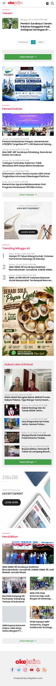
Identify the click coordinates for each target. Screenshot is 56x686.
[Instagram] (25, 669)
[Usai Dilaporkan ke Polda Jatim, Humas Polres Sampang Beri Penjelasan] (11, 423)
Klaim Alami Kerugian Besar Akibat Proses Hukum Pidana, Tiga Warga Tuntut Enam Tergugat (27, 398)
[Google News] (38, 669)
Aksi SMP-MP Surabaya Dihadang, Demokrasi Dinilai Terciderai (27, 153)
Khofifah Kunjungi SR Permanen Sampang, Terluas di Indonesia (13, 599)
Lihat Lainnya (26, 194)
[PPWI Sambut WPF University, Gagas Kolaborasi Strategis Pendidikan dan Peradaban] (42, 612)
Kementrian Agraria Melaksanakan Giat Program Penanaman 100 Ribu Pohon (24, 185)
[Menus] (4, 3)
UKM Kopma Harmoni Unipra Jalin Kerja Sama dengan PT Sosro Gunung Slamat (13, 628)
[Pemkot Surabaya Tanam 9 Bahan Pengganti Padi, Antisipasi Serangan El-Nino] (10, 25)
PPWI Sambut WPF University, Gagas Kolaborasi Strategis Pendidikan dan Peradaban (41, 624)
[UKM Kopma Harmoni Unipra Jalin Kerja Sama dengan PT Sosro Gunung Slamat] (14, 614)
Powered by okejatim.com (28, 678)
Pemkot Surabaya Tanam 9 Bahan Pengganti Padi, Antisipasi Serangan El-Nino (36, 28)
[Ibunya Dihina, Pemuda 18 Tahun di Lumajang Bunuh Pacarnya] (11, 451)
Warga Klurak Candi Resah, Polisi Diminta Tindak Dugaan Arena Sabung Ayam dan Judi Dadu (36, 436)
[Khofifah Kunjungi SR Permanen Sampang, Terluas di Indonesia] (14, 585)
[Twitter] (18, 669)
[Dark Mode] (47, 3)
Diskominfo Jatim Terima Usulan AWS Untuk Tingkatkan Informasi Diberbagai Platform (26, 175)
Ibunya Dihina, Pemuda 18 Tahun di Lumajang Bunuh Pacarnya (36, 450)
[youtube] (31, 669)
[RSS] (44, 669)
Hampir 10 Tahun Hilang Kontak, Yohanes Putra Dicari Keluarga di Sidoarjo (31, 257)
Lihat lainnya (27, 56)
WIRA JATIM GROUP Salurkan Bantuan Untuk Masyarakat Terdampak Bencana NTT (31, 279)
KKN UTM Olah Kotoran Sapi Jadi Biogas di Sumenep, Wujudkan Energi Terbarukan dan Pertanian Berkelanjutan (40, 596)
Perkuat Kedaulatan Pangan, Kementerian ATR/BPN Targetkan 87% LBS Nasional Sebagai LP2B (27, 143)
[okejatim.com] (15, 3)
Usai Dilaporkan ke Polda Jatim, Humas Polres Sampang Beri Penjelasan (36, 423)
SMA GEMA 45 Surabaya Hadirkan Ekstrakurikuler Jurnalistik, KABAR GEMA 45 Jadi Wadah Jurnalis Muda (30, 268)
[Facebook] (12, 669)
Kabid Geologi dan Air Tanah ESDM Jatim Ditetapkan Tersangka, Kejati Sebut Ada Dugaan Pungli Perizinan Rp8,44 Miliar (35, 409)
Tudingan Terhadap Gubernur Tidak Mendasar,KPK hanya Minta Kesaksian (23, 164)
